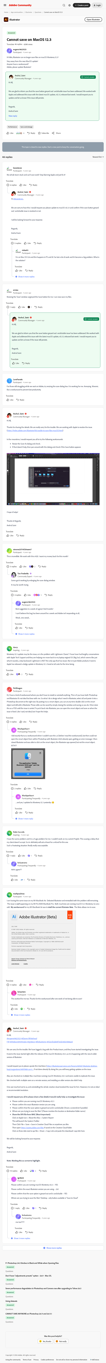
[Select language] (69, 5)
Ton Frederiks (23, 573)
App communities (17, 12)
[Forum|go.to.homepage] (20, 5)
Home (6, 12)
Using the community (13, 1360)
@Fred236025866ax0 (64, 1042)
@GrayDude (51, 1042)
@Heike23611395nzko (18, 1042)
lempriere (22, 992)
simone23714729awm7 (22, 549)
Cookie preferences (47, 1360)
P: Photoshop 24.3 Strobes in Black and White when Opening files (32, 1263)
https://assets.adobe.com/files (32, 1127)
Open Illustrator (93, 19)
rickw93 (25, 250)
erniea (15, 290)
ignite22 (21, 1178)
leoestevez (17, 168)
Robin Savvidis (18, 832)
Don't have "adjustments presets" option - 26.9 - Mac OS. (29, 1276)
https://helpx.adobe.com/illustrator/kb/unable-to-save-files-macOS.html (35, 430)
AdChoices (95, 1360)
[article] (52, 176)
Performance (12, 127)
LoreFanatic (18, 379)
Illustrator (28, 12)
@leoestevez (18, 199)
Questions (38, 12)
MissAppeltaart (23, 729)
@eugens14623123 (14, 1038)
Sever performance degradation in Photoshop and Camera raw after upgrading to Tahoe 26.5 (43, 1288)
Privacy (36, 1360)
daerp (15, 647)
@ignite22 (31, 1042)
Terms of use (27, 1360)
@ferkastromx (40, 1042)
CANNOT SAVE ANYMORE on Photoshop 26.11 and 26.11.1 (29, 1313)
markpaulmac (19, 893)
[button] (5, 6)
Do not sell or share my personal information (71, 1360)
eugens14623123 (19, 49)
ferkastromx (22, 862)
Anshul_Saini (20, 75)
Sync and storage (26, 127)
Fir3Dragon (17, 688)
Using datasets (11, 1301)
